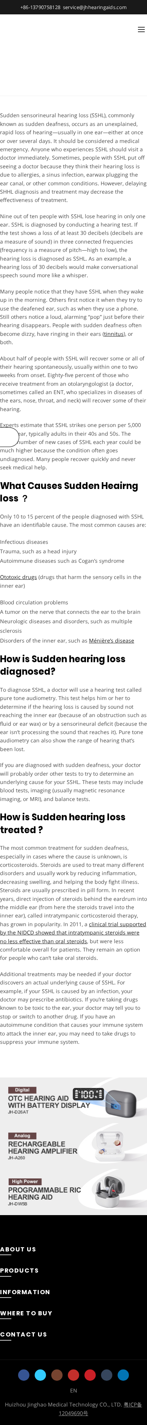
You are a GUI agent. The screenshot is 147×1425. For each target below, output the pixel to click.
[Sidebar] (9, 437)
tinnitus (114, 333)
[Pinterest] (90, 1375)
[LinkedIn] (123, 1375)
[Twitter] (40, 1375)
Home (25, 86)
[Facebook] (23, 1375)
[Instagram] (57, 1375)
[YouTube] (73, 1375)
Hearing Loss (58, 86)
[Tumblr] (106, 1375)
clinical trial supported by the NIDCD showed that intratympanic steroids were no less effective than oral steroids (73, 933)
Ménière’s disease (111, 640)
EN (73, 1390)
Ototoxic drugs (18, 577)
